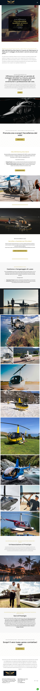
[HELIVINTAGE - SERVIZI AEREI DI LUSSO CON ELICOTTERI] (9, 2)
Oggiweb (8, 682)
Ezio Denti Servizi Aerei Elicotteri (20, 20)
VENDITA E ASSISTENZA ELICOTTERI (20, 250)
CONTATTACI (20, 648)
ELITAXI (20, 92)
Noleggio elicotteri (20, 170)
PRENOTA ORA (20, 139)
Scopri (20, 26)
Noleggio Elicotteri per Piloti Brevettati (20, 23)
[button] (18, 39)
